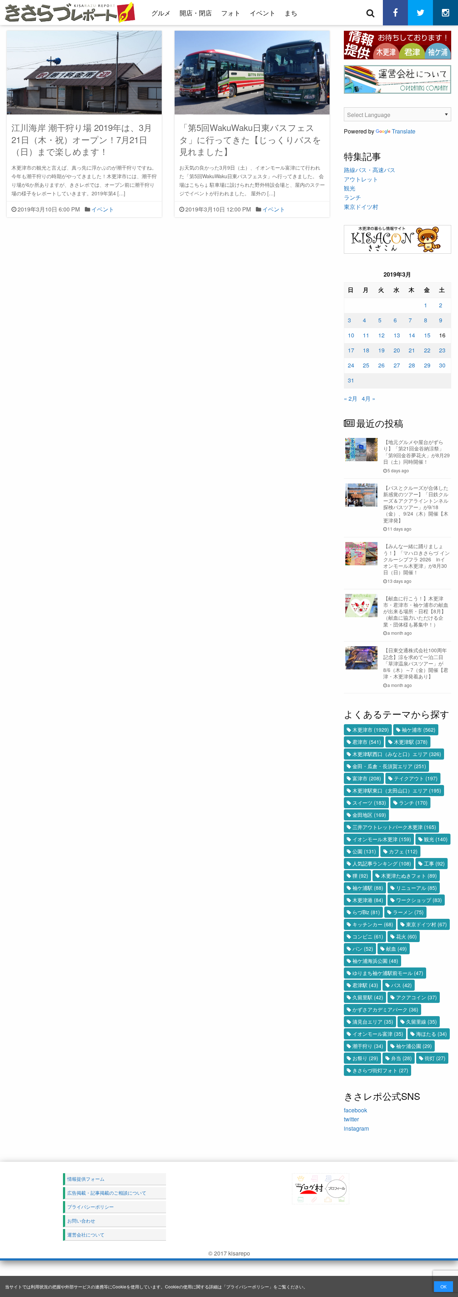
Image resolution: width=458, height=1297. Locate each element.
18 (366, 350)
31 (351, 380)
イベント (263, 12)
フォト (230, 12)
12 (381, 335)
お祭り (365, 1058)
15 (427, 335)
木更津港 (367, 899)
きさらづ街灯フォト (380, 1070)
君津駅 (365, 985)
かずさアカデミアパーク (385, 1009)
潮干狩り (367, 1045)
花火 (406, 936)
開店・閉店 (196, 12)
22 (427, 350)
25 (366, 365)
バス (401, 985)
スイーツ (369, 802)
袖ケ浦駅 (367, 887)
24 (351, 365)
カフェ (403, 851)
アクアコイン (416, 997)
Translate (403, 131)
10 (351, 335)
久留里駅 (367, 997)
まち (290, 12)
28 (412, 365)
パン (362, 948)
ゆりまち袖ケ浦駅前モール (387, 972)
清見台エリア (372, 1021)
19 (381, 350)
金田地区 (369, 814)
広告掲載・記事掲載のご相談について (106, 1192)
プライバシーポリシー (247, 1286)
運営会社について (85, 1234)
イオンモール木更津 (381, 839)
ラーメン (408, 912)
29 (427, 365)
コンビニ (367, 936)
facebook (355, 1110)
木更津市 (370, 729)
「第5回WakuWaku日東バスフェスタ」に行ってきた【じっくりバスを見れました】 (250, 139)
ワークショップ (419, 899)
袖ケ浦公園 (414, 1045)
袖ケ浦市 (418, 729)
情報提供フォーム (85, 1178)
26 (381, 365)
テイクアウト (416, 778)
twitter (351, 1119)
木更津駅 (411, 741)
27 (397, 365)
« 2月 (350, 398)
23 (442, 350)
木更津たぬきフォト (409, 875)
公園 (364, 851)
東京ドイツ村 (361, 207)
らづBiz (366, 912)
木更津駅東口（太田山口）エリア (396, 790)
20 (397, 350)
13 (397, 335)
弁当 (401, 1058)
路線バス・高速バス (369, 170)
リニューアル (416, 887)
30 (442, 365)
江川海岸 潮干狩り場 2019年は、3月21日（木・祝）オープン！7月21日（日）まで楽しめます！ (81, 139)
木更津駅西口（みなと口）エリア (396, 753)
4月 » (368, 398)
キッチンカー (372, 924)
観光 (349, 188)
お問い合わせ (81, 1220)
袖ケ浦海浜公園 (375, 960)
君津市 (366, 741)
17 (351, 350)
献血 (396, 948)
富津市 (366, 778)
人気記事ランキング (381, 863)
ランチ (352, 197)
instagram (356, 1128)
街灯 (435, 1058)
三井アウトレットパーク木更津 (394, 826)
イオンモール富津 (377, 1033)
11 (366, 335)
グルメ (161, 12)
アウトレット (361, 179)
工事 (434, 863)
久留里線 (421, 1021)
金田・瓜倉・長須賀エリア (389, 766)
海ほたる (431, 1033)
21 (412, 350)
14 (412, 335)
